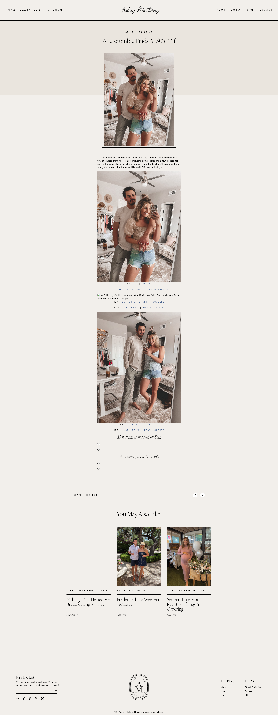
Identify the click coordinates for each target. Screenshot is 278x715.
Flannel (135, 424)
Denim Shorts (158, 289)
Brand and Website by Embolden (149, 712)
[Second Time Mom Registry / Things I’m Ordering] (189, 556)
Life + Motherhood (81, 590)
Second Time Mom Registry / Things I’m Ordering (184, 604)
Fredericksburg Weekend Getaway (138, 601)
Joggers (148, 283)
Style (129, 32)
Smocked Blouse (130, 289)
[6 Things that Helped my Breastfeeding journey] (89, 556)
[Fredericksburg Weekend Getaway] (139, 556)
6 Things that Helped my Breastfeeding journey (88, 601)
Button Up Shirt (135, 301)
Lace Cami (129, 307)
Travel (122, 590)
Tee (134, 283)
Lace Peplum (131, 430)
